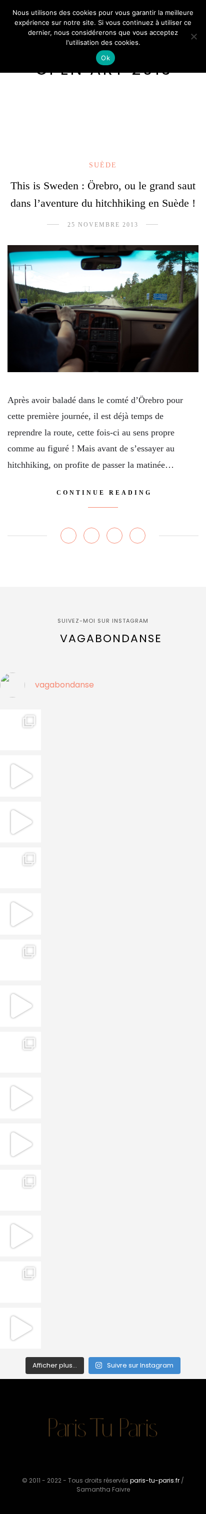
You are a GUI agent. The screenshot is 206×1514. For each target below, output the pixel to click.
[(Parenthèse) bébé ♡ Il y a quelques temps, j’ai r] (20, 1005)
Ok (105, 58)
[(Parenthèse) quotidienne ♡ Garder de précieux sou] (20, 1143)
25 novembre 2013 (103, 224)
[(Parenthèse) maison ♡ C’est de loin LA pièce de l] (20, 729)
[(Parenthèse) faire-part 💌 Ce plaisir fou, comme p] (20, 1328)
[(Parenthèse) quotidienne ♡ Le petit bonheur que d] (20, 1190)
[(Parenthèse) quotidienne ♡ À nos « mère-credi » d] (20, 1236)
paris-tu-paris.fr (155, 1480)
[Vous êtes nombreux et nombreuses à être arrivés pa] (20, 867)
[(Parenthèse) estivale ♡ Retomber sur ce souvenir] (20, 775)
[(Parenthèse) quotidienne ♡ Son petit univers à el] (20, 1052)
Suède (103, 165)
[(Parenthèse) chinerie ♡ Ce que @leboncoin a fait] (20, 822)
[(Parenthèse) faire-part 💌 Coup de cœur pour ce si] (20, 1281)
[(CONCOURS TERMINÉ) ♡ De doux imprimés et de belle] (20, 960)
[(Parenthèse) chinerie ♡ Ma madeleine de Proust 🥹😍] (20, 913)
